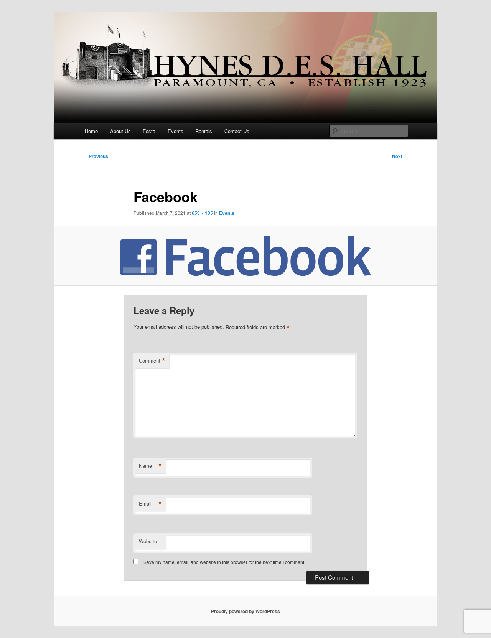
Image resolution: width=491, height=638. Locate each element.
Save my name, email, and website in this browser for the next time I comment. (224, 562)
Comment (152, 360)
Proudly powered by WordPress (245, 611)
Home (91, 131)
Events (175, 131)
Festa (149, 131)
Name (150, 466)
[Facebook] (245, 256)
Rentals (203, 131)
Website (148, 541)
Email (150, 504)
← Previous (95, 156)
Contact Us (236, 131)
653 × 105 (202, 212)
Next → (400, 156)
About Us (120, 131)
